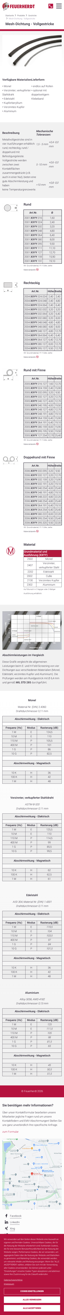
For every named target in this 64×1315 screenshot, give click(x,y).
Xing (12, 1229)
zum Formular (10, 1132)
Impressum (9, 1283)
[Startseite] (18, 6)
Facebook (15, 1216)
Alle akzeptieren (32, 1308)
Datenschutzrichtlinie (13, 1279)
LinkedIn (15, 1222)
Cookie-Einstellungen (32, 1291)
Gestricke (32, 15)
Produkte (21, 15)
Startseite (9, 15)
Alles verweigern (32, 1299)
